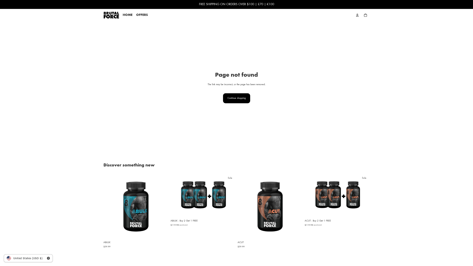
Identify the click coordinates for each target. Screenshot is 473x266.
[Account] (357, 15)
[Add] (162, 233)
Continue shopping (236, 98)
